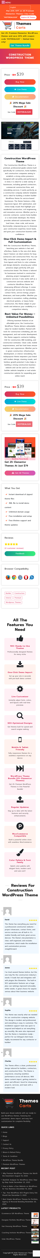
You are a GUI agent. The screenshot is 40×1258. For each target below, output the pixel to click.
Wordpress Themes (13, 602)
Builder (8, 593)
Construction (19, 593)
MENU (8, 2)
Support (6, 1140)
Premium (18, 598)
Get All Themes (22, 473)
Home (5, 1132)
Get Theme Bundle (20, 45)
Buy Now (20, 81)
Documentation (22, 96)
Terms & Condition (10, 1156)
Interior (8, 598)
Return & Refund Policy (12, 1152)
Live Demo (22, 89)
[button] (3, 2)
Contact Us (7, 1144)
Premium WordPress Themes (14, 1164)
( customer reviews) (14, 548)
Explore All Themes (28, 17)
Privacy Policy (8, 1148)
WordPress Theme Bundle (19, 777)
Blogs (5, 1136)
